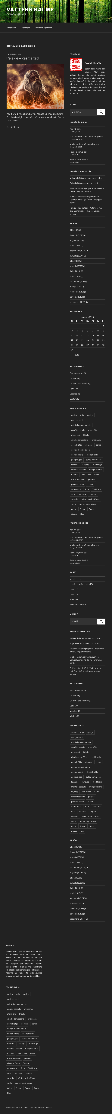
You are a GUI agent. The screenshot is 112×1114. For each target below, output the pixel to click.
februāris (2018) (77, 292)
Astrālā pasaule (78, 430)
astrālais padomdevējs (81, 425)
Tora (87, 489)
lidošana (75, 464)
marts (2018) (75, 286)
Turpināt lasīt (13, 127)
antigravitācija (77, 415)
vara (73, 494)
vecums (82, 494)
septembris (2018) (78, 281)
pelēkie (91, 479)
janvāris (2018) (76, 297)
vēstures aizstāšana (91, 499)
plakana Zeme (77, 484)
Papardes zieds (78, 479)
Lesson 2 (74, 589)
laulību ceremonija (93, 459)
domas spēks (77, 455)
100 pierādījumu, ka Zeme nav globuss (86, 136)
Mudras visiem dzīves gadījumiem (84, 144)
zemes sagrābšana (87, 504)
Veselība (73, 394)
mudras (74, 474)
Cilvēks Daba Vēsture (79, 383)
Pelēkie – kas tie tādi (23, 58)
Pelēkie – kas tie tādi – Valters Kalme (86, 208)
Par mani (26, 28)
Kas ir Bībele (75, 129)
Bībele (86, 435)
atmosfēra (93, 430)
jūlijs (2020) (75, 261)
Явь (82, 514)
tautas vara (76, 489)
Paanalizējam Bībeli (78, 152)
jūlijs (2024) (75, 230)
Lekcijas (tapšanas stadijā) (81, 584)
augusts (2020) (76, 256)
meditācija (97, 464)
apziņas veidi (76, 420)
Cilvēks (73, 378)
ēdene (82, 509)
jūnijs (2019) (75, 271)
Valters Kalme (30, 10)
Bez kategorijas (76, 373)
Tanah (90, 484)
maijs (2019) (75, 276)
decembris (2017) (77, 302)
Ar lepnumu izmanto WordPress (38, 1107)
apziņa (90, 415)
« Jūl (77, 354)
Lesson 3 (74, 594)
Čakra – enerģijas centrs (90, 178)
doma (98, 445)
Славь (74, 514)
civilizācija (96, 440)
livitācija (85, 464)
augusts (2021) (76, 240)
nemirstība (86, 474)
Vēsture (73, 399)
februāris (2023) (77, 235)
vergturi (92, 494)
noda (96, 474)
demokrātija (76, 445)
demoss (88, 445)
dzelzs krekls (92, 455)
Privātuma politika (43, 28)
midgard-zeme (95, 469)
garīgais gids (76, 459)
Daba (72, 388)
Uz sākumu (11, 28)
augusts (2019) (76, 266)
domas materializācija (80, 450)
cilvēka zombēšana (79, 440)
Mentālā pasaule (78, 469)
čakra (73, 509)
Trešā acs (96, 489)
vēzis (73, 504)
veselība (75, 499)
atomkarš (75, 435)
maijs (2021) (75, 245)
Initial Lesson (75, 579)
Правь (91, 509)
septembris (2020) (78, 250)
